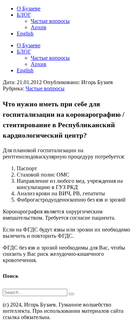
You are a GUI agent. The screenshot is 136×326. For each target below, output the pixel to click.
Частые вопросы (50, 58)
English (25, 70)
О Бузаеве (28, 45)
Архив (38, 64)
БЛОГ (24, 52)
